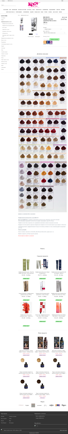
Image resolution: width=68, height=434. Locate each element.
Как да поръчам (3, 418)
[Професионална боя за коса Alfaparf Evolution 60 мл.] (42, 264)
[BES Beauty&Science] (57, 405)
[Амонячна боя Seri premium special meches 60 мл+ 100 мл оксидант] (42, 286)
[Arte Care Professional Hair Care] (45, 405)
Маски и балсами (22, 9)
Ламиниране (45, 9)
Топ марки (5, 9)
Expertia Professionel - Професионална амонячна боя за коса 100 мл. (26, 294)
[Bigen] (63, 405)
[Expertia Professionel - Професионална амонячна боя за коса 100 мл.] (26, 286)
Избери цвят (26, 278)
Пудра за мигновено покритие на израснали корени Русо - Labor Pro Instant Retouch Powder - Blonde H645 (42, 373)
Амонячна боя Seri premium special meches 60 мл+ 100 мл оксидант (42, 294)
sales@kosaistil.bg (41, 416)
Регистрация (11, 422)
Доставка (2, 416)
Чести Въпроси (3, 422)
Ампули (58, 9)
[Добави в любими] (66, 36)
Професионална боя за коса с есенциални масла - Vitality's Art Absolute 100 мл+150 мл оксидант (26, 315)
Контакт (2, 420)
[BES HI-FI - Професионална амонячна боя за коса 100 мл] (21, 20)
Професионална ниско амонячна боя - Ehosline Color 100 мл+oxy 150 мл (58, 294)
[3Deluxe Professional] (33, 405)
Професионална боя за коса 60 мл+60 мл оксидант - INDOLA (59, 273)
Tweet (37, 34)
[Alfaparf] (39, 405)
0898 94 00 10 (10, 0)
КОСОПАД (29, 9)
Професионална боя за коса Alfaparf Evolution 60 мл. (42, 273)
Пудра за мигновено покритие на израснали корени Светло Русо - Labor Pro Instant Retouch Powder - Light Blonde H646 (26, 373)
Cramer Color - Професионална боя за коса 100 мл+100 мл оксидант (42, 315)
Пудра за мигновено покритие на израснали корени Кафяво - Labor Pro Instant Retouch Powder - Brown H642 (42, 394)
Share (31, 34)
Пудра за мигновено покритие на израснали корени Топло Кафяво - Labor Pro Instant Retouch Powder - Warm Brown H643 (26, 394)
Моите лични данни (63, 430)
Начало (19, 15)
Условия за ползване (12, 416)
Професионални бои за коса (24, 15)
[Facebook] (64, 0)
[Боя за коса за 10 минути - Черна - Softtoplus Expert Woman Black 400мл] (59, 343)
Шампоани (14, 9)
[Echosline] (27, 405)
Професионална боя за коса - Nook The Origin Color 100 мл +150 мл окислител (26, 273)
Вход (10, 420)
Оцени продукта (37, 36)
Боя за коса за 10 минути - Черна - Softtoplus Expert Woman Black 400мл (59, 351)
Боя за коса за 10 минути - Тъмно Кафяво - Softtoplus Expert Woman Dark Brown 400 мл (42, 351)
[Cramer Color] (21, 405)
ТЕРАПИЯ (63, 9)
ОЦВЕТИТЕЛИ (38, 9)
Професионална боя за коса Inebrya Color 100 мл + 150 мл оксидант (59, 315)
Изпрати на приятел (31, 36)
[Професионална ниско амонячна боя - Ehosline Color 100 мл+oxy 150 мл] (59, 286)
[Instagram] (66, 0)
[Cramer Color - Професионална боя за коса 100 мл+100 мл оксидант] (42, 308)
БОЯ (10, 9)
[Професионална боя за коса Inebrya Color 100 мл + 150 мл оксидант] (59, 308)
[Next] (66, 405)
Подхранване (52, 9)
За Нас (10, 418)
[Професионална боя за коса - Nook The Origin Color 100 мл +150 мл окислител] (26, 265)
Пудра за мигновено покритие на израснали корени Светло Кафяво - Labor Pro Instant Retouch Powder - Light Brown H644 (59, 373)
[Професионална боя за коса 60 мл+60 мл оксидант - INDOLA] (59, 265)
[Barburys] (51, 405)
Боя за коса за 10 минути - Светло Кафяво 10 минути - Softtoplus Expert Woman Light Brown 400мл (26, 351)
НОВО (33, 9)
